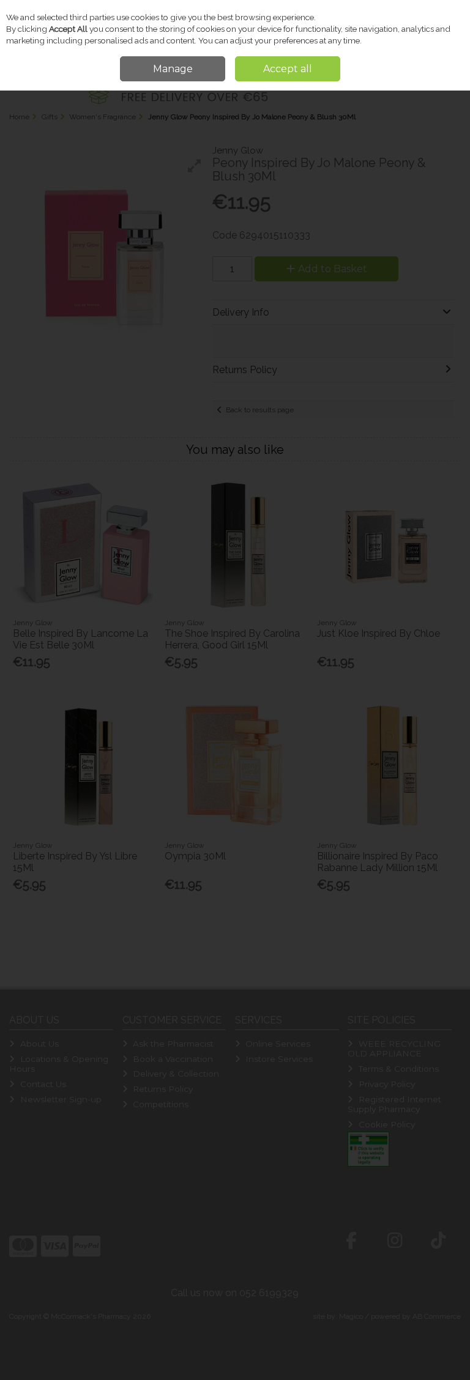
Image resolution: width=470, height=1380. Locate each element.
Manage (173, 69)
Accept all (287, 69)
